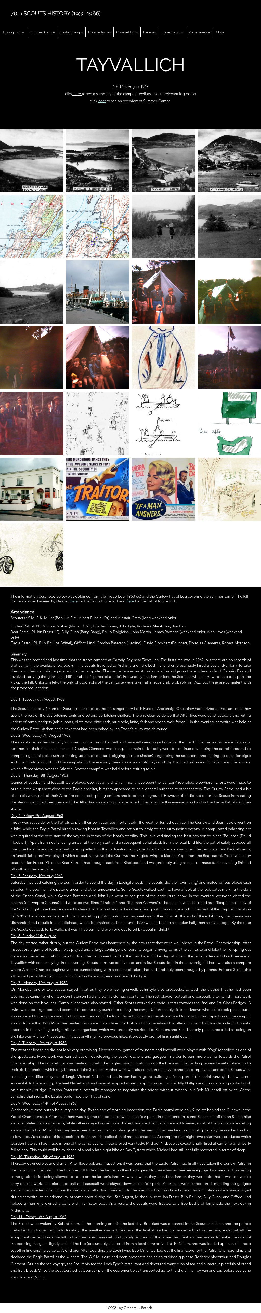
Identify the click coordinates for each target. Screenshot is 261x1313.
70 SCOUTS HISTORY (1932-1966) (56, 13)
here (77, 93)
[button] (13, 32)
